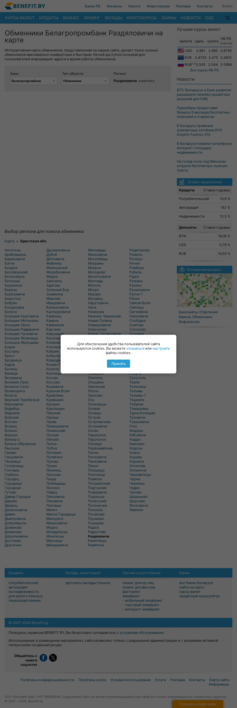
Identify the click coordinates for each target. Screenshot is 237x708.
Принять (119, 363)
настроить (161, 348)
